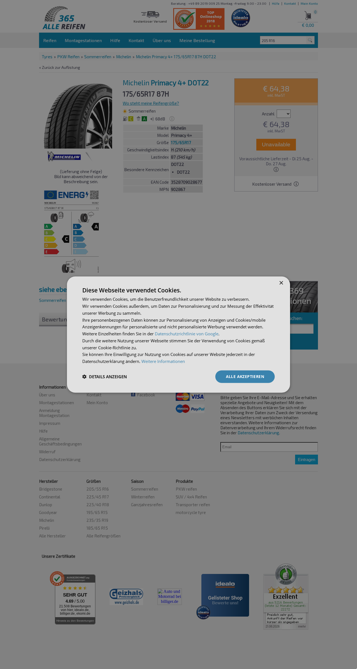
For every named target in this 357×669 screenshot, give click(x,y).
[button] (104, 377)
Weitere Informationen (163, 361)
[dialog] (178, 335)
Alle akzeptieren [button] (245, 376)
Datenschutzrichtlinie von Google (186, 333)
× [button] (281, 283)
